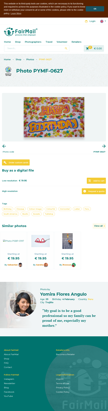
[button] (103, 21)
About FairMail (11, 354)
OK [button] (95, 9)
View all (98, 226)
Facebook (9, 392)
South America (10, 214)
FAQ (6, 363)
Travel (49, 42)
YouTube (8, 396)
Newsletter (9, 383)
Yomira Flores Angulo (63, 294)
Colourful (50, 209)
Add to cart (96, 180)
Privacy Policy (63, 387)
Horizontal (65, 209)
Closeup (20, 209)
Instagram (9, 379)
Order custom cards (15, 162)
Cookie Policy (62, 392)
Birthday (8, 209)
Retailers (76, 42)
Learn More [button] (16, 13)
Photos (30, 59)
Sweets (36, 214)
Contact (8, 367)
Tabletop (49, 214)
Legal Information (65, 374)
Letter (77, 209)
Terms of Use (62, 383)
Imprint (59, 379)
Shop (18, 42)
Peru (87, 209)
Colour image (35, 209)
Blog (6, 387)
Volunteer (62, 42)
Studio (25, 214)
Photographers (33, 42)
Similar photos (14, 226)
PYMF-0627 (45, 59)
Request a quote (93, 191)
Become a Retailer (65, 354)
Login (92, 21)
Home (7, 42)
